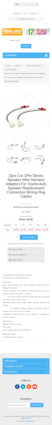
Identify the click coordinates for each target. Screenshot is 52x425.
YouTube (34, 386)
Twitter (23, 386)
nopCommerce (30, 421)
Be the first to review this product (26, 207)
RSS (29, 386)
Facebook (17, 386)
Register (16, 13)
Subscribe (37, 405)
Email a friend (17, 260)
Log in (25, 13)
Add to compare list (19, 255)
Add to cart (29, 237)
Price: (22, 219)
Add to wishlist (17, 249)
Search (26, 46)
